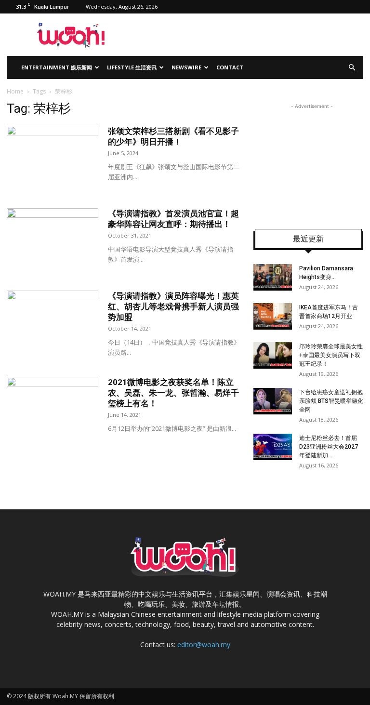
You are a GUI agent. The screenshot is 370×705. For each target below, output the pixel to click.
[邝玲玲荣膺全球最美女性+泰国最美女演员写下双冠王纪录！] (272, 355)
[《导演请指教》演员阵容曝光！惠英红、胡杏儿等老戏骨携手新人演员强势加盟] (52, 322)
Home (15, 91)
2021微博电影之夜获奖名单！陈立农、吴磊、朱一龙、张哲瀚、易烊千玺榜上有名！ (173, 392)
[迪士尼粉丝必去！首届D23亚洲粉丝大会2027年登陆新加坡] (272, 447)
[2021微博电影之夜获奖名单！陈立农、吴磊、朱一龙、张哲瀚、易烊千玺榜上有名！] (52, 408)
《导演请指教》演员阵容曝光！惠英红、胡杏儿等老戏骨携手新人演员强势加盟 (173, 306)
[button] (351, 67)
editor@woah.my (203, 644)
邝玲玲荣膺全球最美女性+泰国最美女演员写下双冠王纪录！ (331, 355)
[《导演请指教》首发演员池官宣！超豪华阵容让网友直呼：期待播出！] (52, 239)
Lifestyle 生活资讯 (132, 67)
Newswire (186, 67)
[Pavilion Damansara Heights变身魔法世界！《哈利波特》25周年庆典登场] (272, 277)
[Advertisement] (311, 159)
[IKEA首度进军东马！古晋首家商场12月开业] (272, 316)
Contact (229, 67)
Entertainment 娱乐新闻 (56, 67)
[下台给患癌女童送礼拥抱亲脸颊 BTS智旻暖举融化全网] (272, 401)
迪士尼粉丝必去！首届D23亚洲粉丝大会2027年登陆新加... (328, 447)
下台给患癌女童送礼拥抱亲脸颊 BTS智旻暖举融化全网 (331, 401)
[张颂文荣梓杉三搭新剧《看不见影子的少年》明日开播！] (52, 157)
